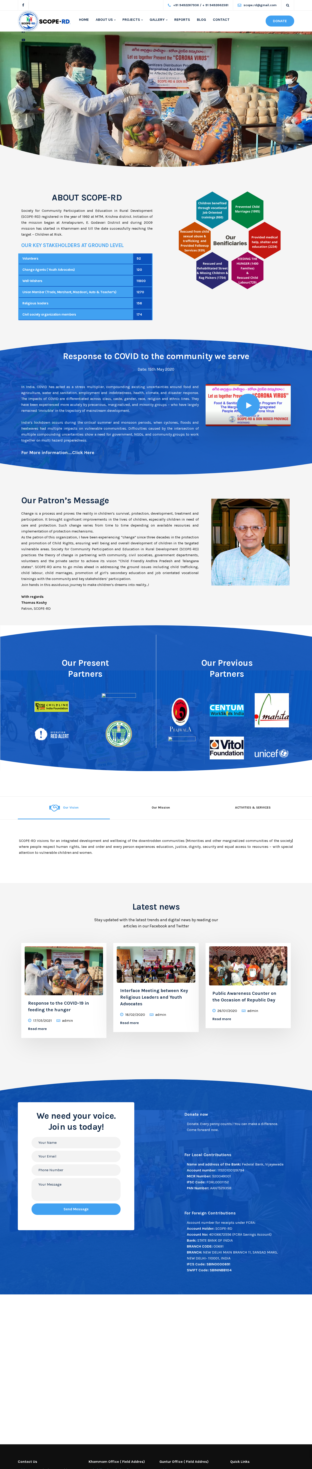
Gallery (157, 19)
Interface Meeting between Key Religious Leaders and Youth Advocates (154, 997)
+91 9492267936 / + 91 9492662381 (200, 5)
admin (67, 1020)
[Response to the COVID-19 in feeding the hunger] (63, 969)
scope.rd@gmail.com (260, 5)
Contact (221, 19)
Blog (201, 19)
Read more (37, 1029)
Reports (182, 19)
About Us (104, 19)
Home (84, 19)
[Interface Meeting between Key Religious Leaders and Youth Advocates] (155, 963)
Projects (131, 19)
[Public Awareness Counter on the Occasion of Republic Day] (248, 964)
